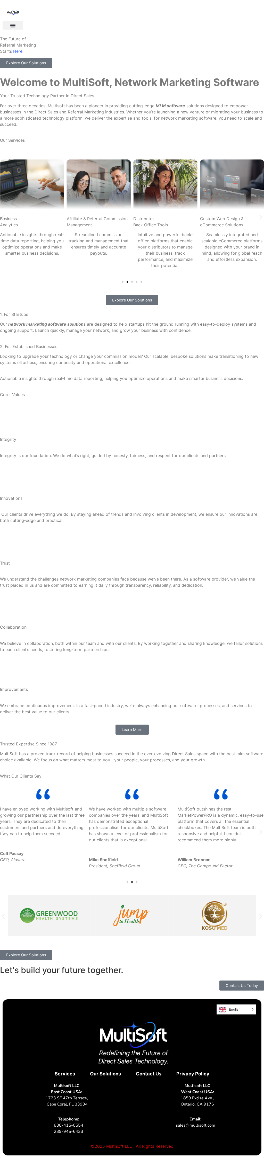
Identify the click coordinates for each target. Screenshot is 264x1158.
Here (17, 51)
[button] (13, 25)
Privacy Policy (192, 1073)
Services (65, 1073)
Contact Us (148, 1073)
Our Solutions (105, 1073)
